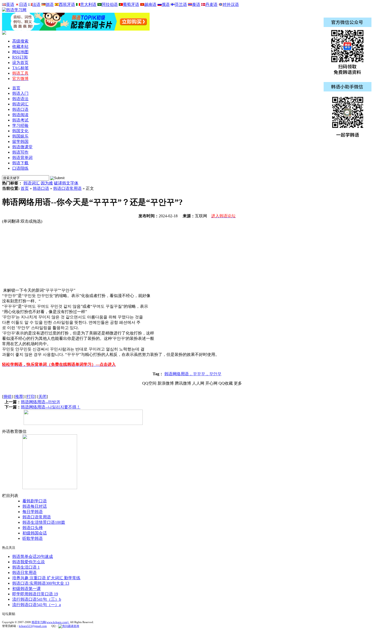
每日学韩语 (32, 511)
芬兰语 (181, 4)
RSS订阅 (20, 57)
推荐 (19, 396)
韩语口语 (41, 188)
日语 (23, 4)
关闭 (42, 396)
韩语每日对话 (34, 506)
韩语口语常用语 (67, 188)
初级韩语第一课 (26, 588)
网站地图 (20, 52)
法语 (36, 4)
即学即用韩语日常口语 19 (35, 594)
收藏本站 (20, 46)
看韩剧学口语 (34, 501)
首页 (16, 88)
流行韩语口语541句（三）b (36, 599)
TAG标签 (20, 68)
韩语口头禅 (32, 528)
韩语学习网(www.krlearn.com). (50, 622)
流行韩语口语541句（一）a (36, 604)
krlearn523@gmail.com (33, 625)
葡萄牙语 (131, 4)
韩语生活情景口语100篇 (43, 522)
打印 (31, 396)
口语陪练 (20, 168)
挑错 (7, 396)
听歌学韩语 (32, 538)
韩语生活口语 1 (26, 567)
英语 (10, 4)
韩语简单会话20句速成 (32, 556)
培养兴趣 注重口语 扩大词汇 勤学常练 (46, 578)
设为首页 (20, 62)
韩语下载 (20, 163)
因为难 (47, 183)
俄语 (166, 4)
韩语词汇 (31, 183)
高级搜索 (20, 41)
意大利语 (88, 4)
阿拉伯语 (110, 4)
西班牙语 (67, 4)
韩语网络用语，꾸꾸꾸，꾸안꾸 (192, 374)
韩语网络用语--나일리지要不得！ (50, 407)
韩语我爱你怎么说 (28, 562)
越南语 (150, 4)
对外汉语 (231, 4)
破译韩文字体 (66, 183)
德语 (50, 4)
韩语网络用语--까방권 (40, 402)
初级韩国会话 (34, 533)
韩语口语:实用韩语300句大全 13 (40, 583)
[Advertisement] (40, 256)
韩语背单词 (22, 157)
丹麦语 (211, 4)
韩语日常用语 (24, 572)
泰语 (196, 4)
